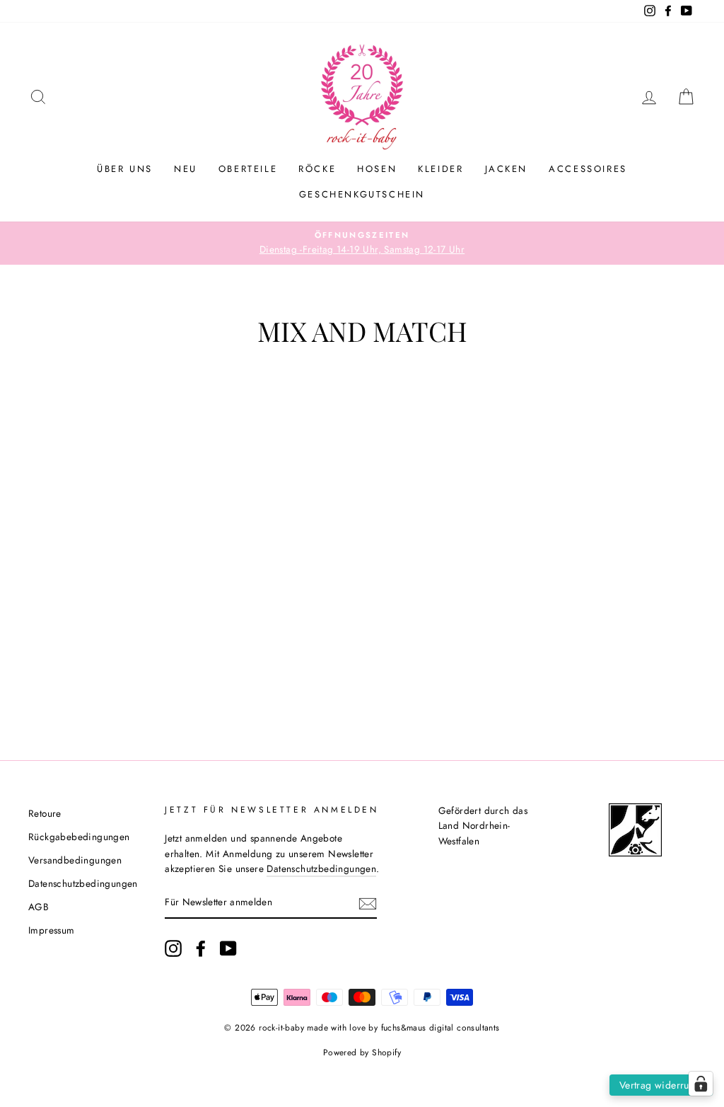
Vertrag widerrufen (661, 1085)
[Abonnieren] (367, 903)
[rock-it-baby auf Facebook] (200, 948)
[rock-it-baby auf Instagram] (173, 948)
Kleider (440, 169)
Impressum (51, 930)
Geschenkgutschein (362, 194)
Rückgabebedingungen (79, 837)
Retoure (45, 813)
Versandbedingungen (75, 860)
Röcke (317, 169)
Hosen (377, 169)
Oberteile (247, 169)
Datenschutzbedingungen (83, 883)
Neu (185, 169)
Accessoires (588, 169)
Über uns (125, 169)
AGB (38, 907)
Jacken (506, 169)
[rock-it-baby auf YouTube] (228, 948)
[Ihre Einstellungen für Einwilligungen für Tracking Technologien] (701, 1084)
